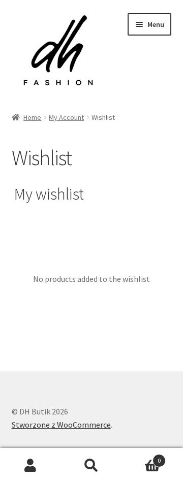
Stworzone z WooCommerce (61, 425)
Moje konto (30, 465)
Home (32, 117)
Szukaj (91, 465)
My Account (66, 117)
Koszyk (141, 456)
